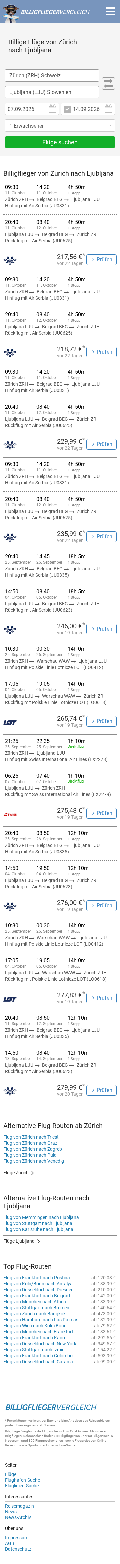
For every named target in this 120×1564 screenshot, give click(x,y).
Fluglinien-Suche (22, 1485)
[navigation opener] (110, 11)
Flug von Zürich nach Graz (30, 1143)
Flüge (10, 1474)
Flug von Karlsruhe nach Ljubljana (38, 1229)
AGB (9, 1543)
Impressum (16, 1537)
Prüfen (104, 259)
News (11, 1511)
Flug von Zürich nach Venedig (33, 1161)
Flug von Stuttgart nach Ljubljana (37, 1223)
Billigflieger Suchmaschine (24, 1436)
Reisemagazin (19, 1506)
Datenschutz (18, 1549)
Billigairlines (101, 1436)
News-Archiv (18, 1517)
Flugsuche (50, 1431)
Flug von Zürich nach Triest (31, 1137)
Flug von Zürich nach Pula (30, 1155)
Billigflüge (66, 1436)
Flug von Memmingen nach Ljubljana (41, 1217)
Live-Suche (67, 1445)
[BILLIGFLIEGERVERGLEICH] (45, 19)
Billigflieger (13, 1431)
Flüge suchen (60, 142)
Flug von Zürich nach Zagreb (32, 1149)
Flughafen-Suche (22, 1480)
